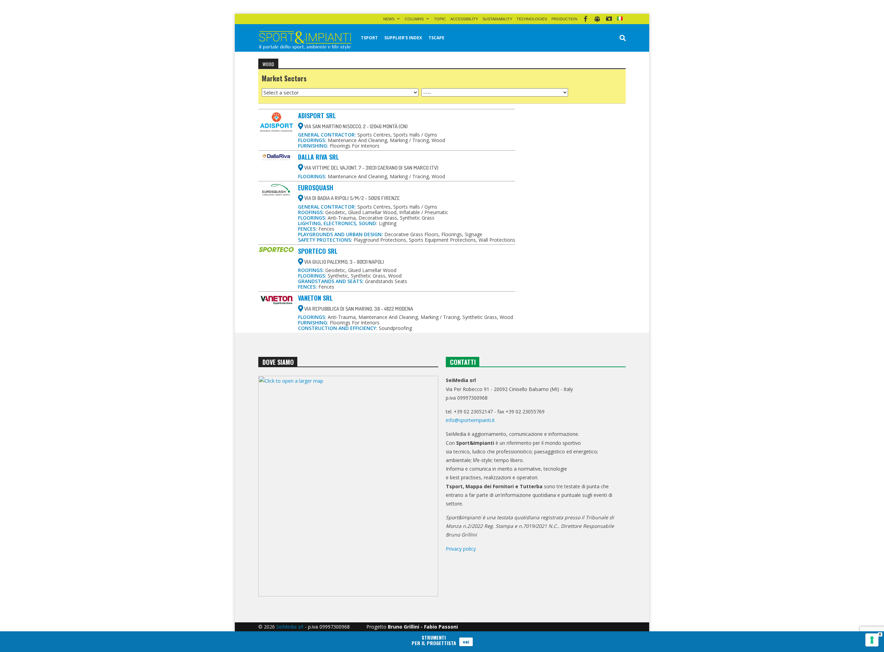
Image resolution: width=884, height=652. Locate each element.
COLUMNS (414, 19)
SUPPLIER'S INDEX (403, 38)
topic (440, 19)
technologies (532, 19)
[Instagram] (609, 19)
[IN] (597, 19)
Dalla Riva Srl (318, 156)
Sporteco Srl (317, 251)
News (388, 19)
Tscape (436, 38)
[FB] (585, 19)
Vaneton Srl (315, 297)
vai (466, 642)
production (564, 19)
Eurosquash (315, 187)
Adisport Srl (317, 115)
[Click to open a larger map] (348, 486)
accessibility (464, 19)
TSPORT (369, 38)
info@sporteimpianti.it (470, 420)
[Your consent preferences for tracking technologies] (871, 639)
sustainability (497, 19)
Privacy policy (461, 548)
